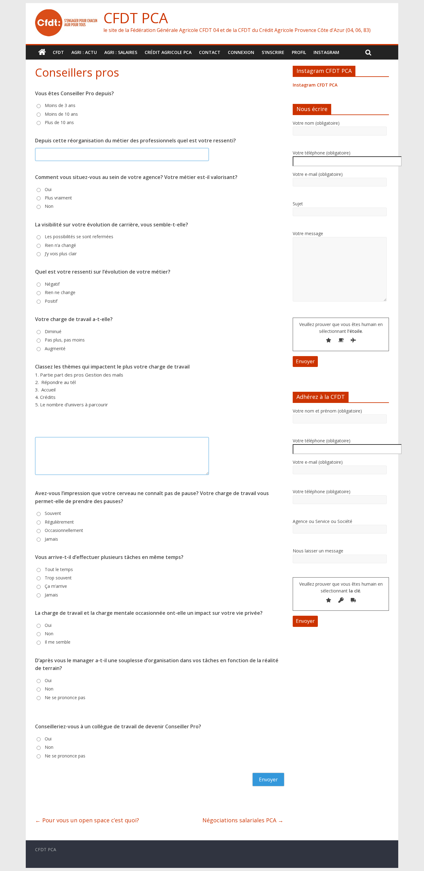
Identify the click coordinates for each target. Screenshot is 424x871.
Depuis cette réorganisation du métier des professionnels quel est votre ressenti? (135, 140)
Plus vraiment (58, 198)
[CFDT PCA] (66, 13)
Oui (48, 189)
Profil (299, 52)
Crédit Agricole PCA (168, 52)
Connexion (241, 52)
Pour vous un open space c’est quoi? (87, 820)
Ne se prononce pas (65, 697)
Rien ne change (60, 292)
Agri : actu (84, 52)
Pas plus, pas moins (65, 340)
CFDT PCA (135, 17)
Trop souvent (58, 578)
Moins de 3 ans (60, 105)
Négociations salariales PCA (242, 820)
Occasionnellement (64, 530)
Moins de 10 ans (61, 114)
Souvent (53, 513)
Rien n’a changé (60, 245)
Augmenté (55, 348)
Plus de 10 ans (59, 122)
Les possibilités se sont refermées (79, 236)
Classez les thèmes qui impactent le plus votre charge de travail (112, 366)
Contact (209, 52)
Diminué (53, 331)
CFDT (58, 52)
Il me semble (57, 642)
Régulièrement (59, 522)
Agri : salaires (120, 52)
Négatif (52, 284)
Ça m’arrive (56, 586)
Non (49, 206)
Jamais (51, 539)
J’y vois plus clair (61, 254)
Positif (51, 301)
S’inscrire (273, 52)
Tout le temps (59, 569)
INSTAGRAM (326, 52)
